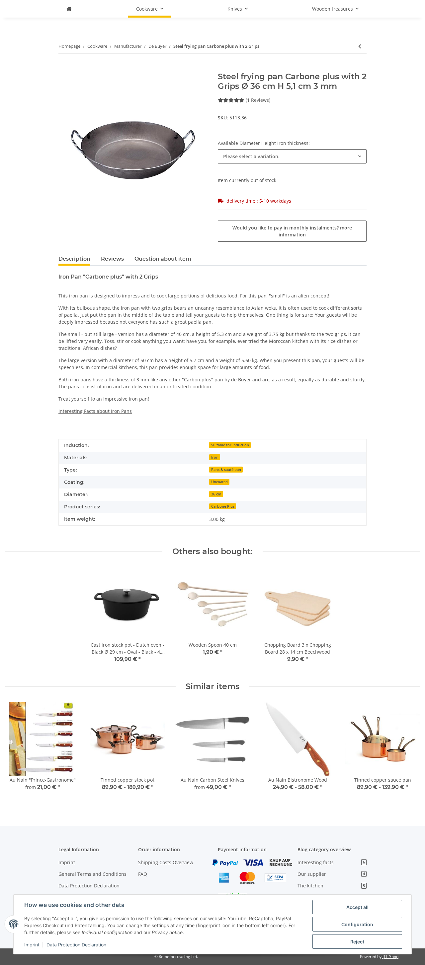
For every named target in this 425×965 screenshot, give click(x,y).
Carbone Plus (222, 506)
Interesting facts (331, 862)
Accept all (357, 907)
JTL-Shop (390, 956)
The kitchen (331, 885)
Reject (357, 941)
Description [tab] (74, 259)
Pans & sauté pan (226, 469)
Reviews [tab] (112, 259)
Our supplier (331, 874)
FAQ (142, 874)
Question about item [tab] (162, 259)
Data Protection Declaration (89, 885)
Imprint (66, 862)
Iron (214, 457)
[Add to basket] (63, 68)
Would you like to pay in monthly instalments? (292, 231)
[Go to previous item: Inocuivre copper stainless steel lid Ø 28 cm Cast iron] (360, 46)
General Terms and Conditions (92, 874)
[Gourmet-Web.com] (69, 9)
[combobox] (292, 156)
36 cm (216, 494)
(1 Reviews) (258, 100)
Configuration (357, 924)
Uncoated (219, 482)
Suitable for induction (230, 445)
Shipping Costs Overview (165, 862)
